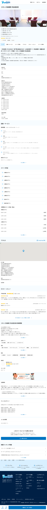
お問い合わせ (24, 438)
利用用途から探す (19, 481)
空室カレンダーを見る (27, 507)
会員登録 (44, 2)
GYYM (38, 482)
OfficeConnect (39, 477)
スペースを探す (18, 477)
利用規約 (17, 493)
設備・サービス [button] (9, 44)
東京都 (5, 460)
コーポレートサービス (19, 489)
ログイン (38, 2)
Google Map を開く (42, 240)
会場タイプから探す (19, 479)
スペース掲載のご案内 (29, 477)
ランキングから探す (19, 485)
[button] (23, 18)
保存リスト (32, 2)
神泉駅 (13, 460)
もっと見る (23, 162)
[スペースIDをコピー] (4, 370)
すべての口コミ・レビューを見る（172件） (22, 317)
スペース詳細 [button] (41, 44)
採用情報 (13, 499)
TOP (1, 460)
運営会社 (8, 499)
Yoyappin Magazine (40, 488)
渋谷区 (9, 460)
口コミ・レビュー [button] (32, 44)
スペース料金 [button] (17, 44)
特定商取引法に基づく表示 (29, 499)
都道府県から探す (19, 483)
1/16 (44, 24)
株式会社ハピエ (9, 362)
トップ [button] (2, 44)
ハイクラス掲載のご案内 (29, 481)
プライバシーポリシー (20, 499)
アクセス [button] (24, 44)
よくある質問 (18, 491)
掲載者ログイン (28, 483)
